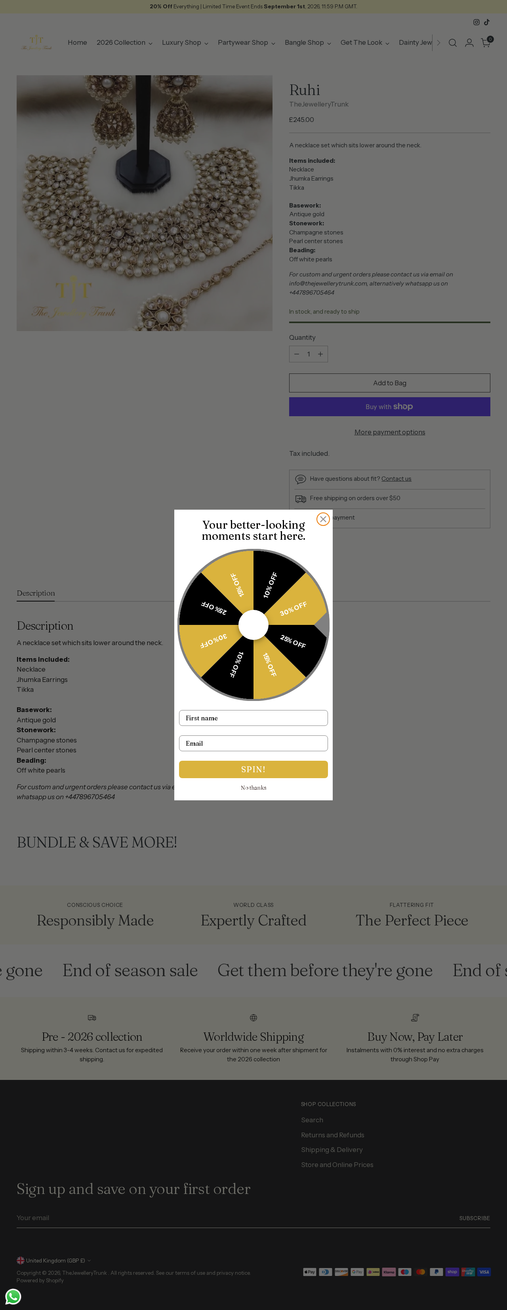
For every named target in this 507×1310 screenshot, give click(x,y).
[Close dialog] (323, 519)
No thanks (254, 787)
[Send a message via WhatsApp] (13, 1296)
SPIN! (253, 769)
